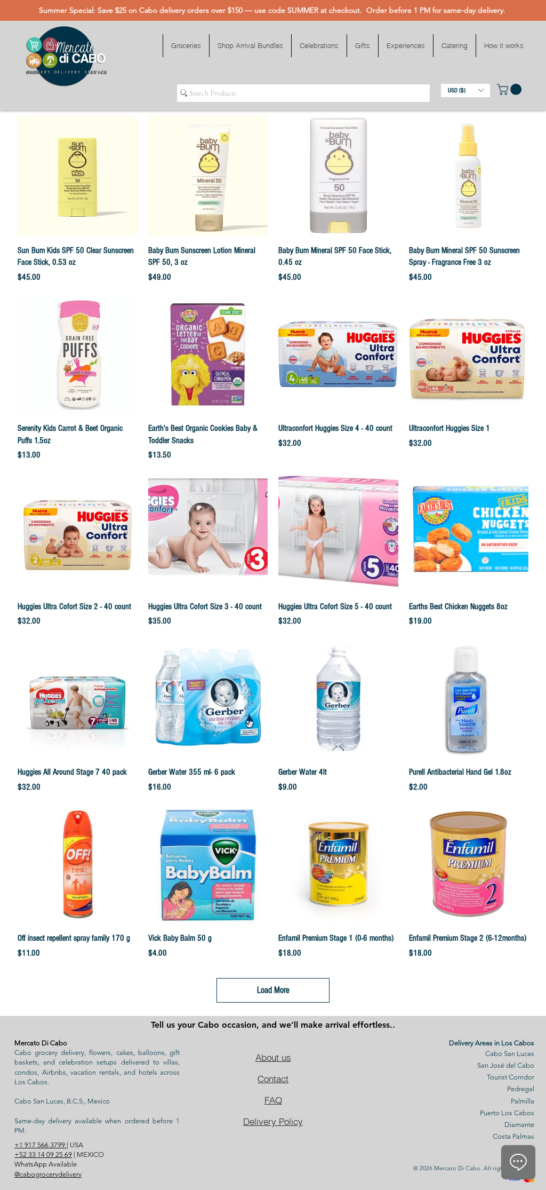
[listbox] (465, 90)
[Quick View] (78, 176)
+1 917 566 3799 (40, 1145)
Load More (273, 990)
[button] (186, 45)
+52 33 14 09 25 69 (43, 1154)
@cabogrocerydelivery (48, 1174)
